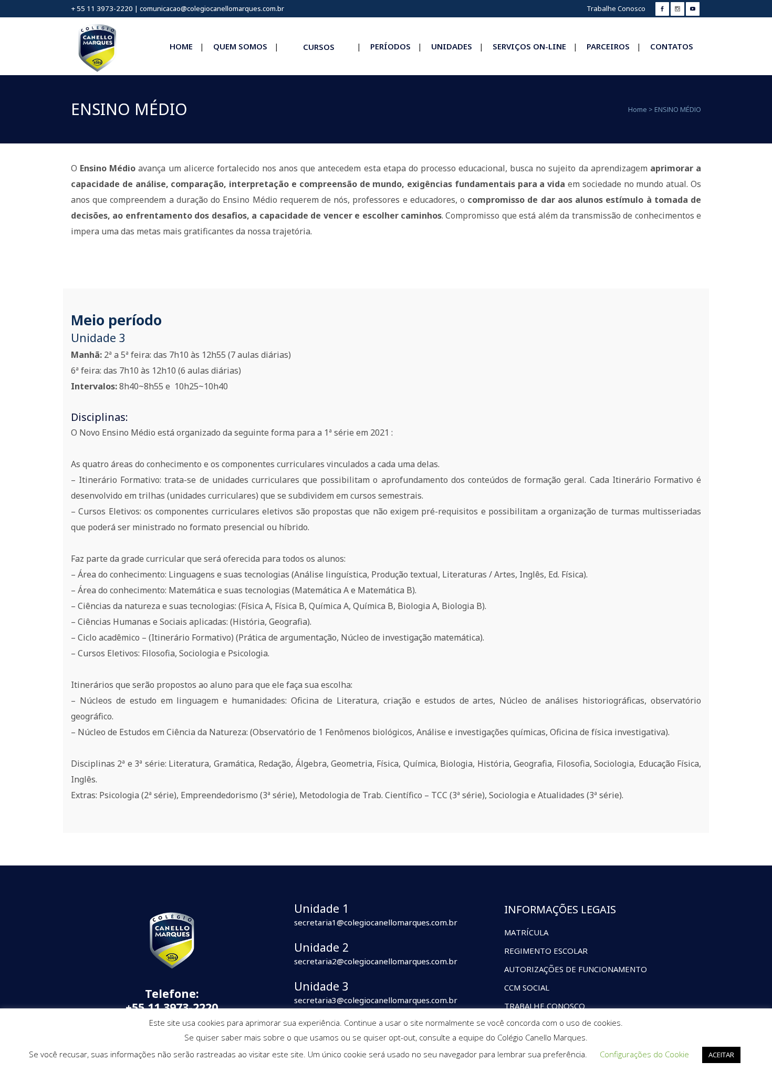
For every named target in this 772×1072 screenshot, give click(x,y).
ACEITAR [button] (721, 1054)
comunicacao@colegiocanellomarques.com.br (212, 8)
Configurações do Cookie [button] (644, 1054)
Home (637, 109)
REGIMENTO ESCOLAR (546, 950)
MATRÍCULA (526, 932)
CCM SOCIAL (526, 987)
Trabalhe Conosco (616, 8)
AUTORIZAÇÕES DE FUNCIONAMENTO (575, 969)
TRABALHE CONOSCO (544, 1006)
